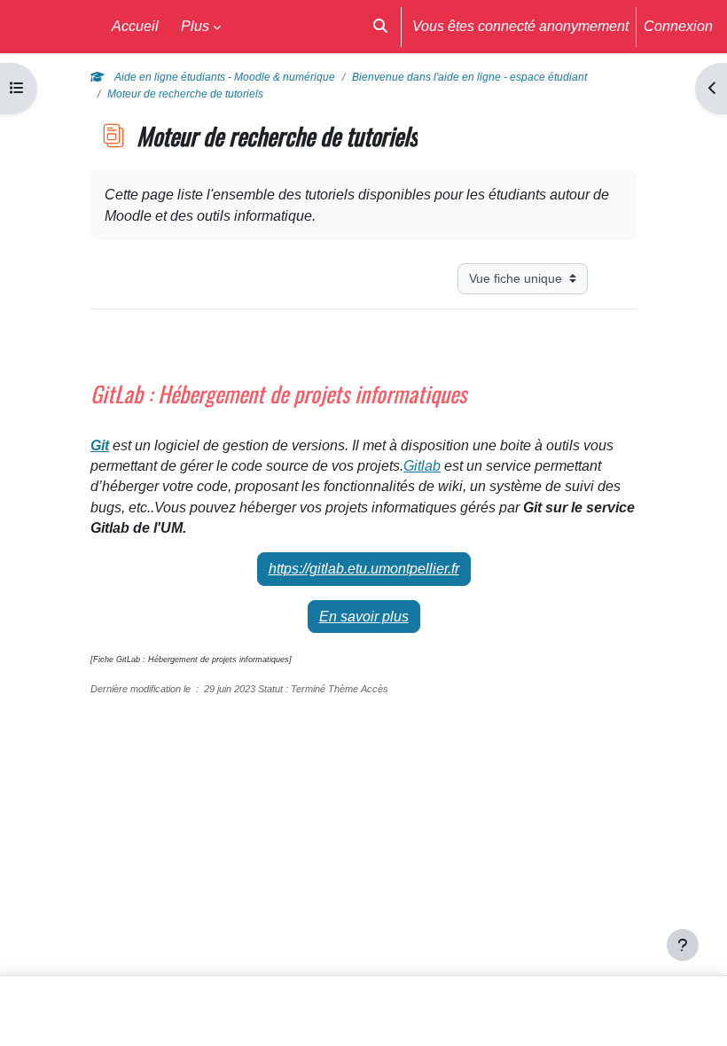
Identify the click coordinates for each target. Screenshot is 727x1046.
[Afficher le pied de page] (683, 945)
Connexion (678, 26)
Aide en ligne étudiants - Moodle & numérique (223, 77)
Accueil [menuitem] (135, 26)
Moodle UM (47, 26)
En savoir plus (364, 616)
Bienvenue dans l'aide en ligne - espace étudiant (469, 77)
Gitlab (422, 465)
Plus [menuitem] (195, 26)
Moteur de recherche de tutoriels (185, 94)
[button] (380, 26)
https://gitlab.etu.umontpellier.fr (364, 568)
